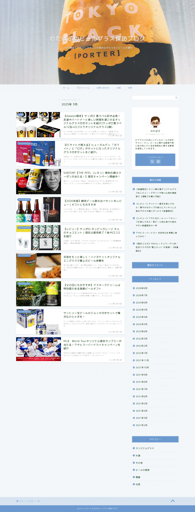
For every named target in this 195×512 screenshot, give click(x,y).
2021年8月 (141, 381)
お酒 (118, 88)
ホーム (66, 88)
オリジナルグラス (145, 448)
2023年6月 (141, 331)
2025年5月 (141, 309)
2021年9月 (141, 374)
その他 (139, 462)
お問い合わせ (103, 88)
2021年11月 (142, 360)
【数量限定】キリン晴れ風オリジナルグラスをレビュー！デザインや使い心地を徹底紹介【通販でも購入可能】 (156, 193)
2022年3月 (141, 338)
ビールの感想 (142, 470)
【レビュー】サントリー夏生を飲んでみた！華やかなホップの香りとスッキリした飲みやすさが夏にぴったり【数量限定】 (156, 207)
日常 (130, 88)
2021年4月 (141, 410)
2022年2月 (141, 345)
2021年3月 (141, 417)
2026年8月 (141, 288)
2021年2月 (141, 425)
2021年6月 (141, 396)
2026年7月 (141, 295)
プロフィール (83, 88)
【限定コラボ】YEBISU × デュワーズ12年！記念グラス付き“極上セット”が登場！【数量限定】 (157, 247)
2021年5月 (141, 403)
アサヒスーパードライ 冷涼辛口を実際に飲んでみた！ (156, 234)
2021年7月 (141, 389)
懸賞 (138, 477)
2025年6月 (141, 302)
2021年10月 (142, 367)
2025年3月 (141, 324)
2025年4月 (141, 317)
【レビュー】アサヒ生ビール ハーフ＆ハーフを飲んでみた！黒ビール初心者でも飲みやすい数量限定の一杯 (156, 222)
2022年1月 (141, 353)
